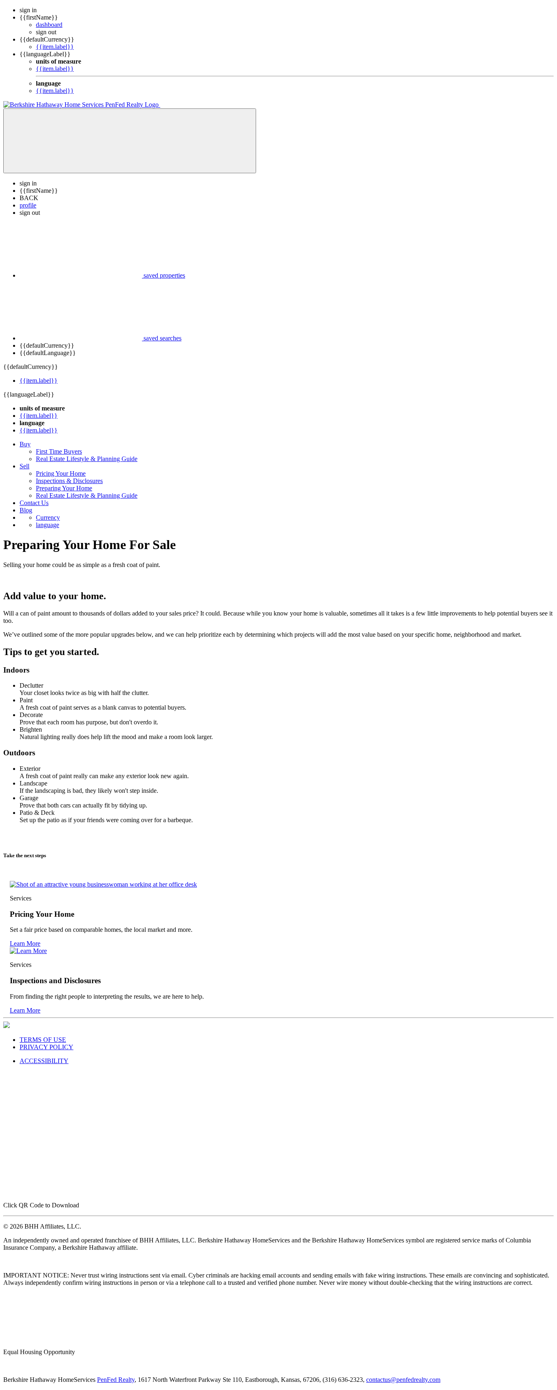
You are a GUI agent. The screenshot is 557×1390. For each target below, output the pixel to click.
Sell (24, 466)
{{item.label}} (55, 46)
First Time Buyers (59, 451)
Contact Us (34, 502)
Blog (26, 510)
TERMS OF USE (43, 1039)
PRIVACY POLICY (46, 1047)
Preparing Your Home (64, 488)
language (47, 524)
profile (28, 205)
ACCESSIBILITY (44, 1060)
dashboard (49, 24)
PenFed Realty (116, 1379)
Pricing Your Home (61, 473)
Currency (48, 517)
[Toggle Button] (129, 140)
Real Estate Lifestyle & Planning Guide (86, 458)
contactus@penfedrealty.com (403, 1379)
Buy (25, 444)
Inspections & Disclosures (69, 480)
